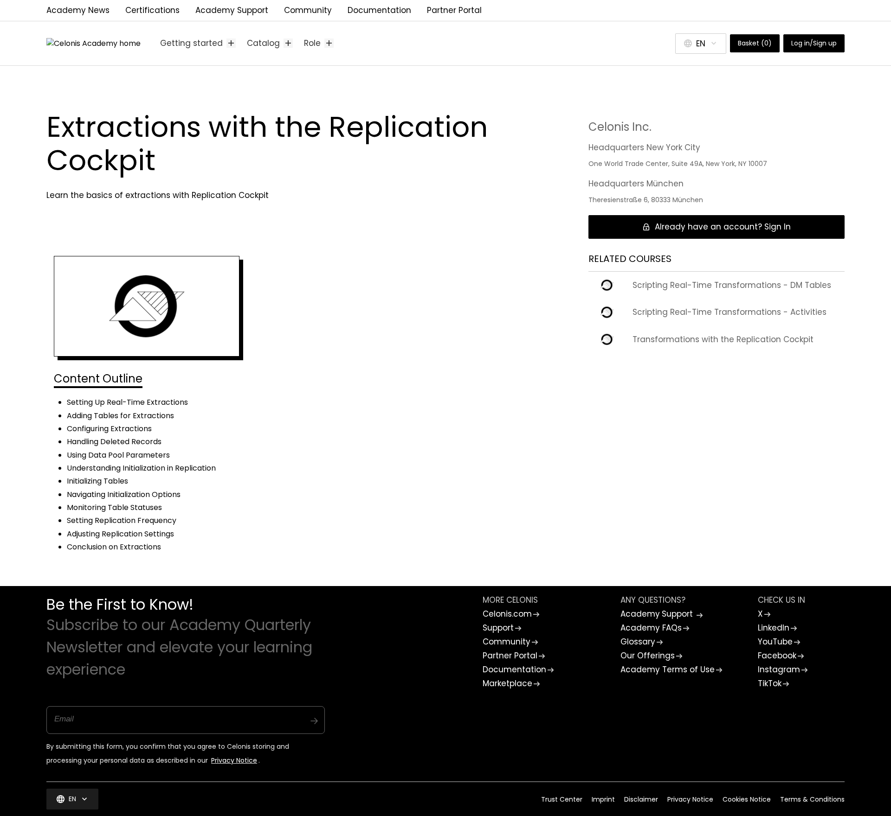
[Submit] (314, 716)
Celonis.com (507, 613)
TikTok (769, 683)
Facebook (777, 655)
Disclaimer (641, 799)
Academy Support (231, 10)
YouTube (775, 641)
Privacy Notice (234, 760)
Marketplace (507, 683)
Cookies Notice (747, 799)
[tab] (98, 379)
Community (308, 10)
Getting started (198, 43)
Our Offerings (647, 655)
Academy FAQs (651, 627)
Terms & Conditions (812, 799)
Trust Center (561, 799)
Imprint (603, 799)
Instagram (779, 669)
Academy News (78, 10)
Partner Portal (454, 10)
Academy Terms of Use (667, 669)
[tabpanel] (302, 481)
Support (498, 627)
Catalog (270, 43)
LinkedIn (773, 627)
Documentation (379, 10)
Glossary (637, 641)
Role (319, 43)
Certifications (152, 10)
